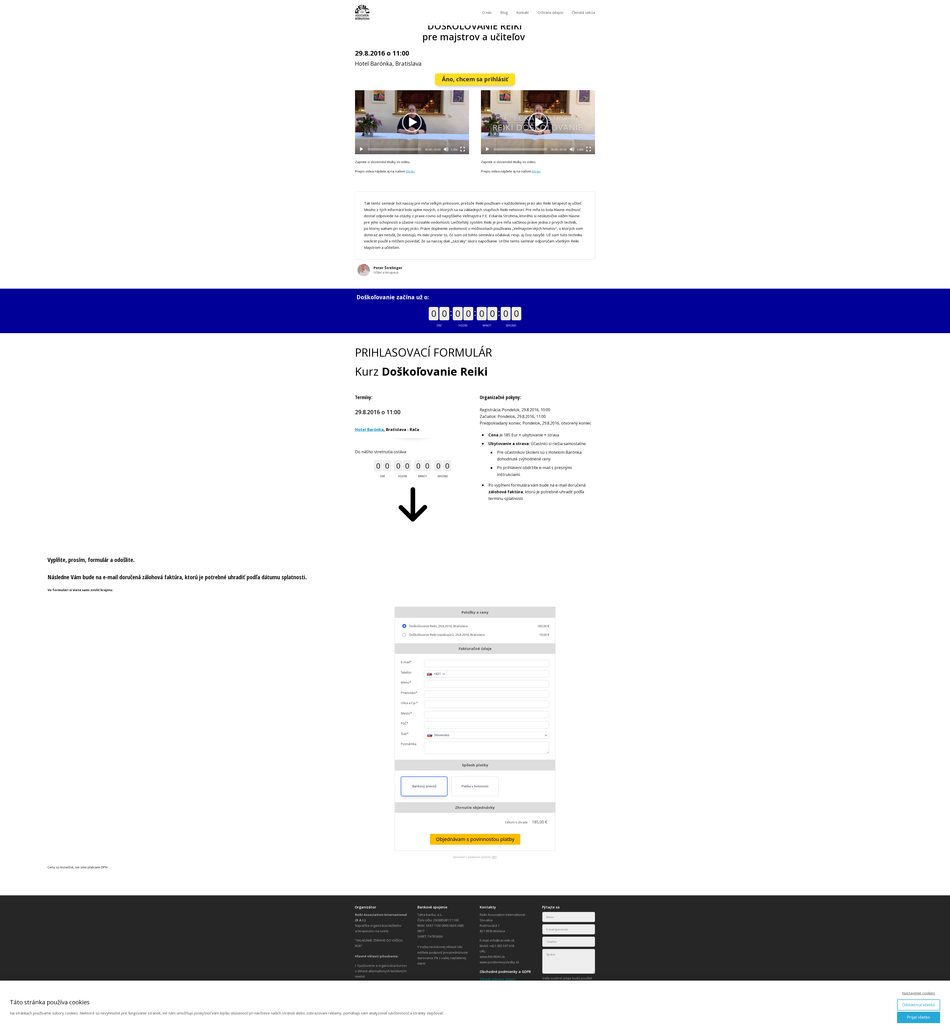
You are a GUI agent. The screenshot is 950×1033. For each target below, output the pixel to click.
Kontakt (522, 12)
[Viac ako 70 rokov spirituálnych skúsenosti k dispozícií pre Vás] (362, 13)
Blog (504, 12)
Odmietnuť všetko (918, 1005)
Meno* (406, 682)
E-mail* (406, 662)
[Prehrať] (361, 149)
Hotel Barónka (369, 429)
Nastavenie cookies (918, 992)
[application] (412, 122)
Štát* (404, 734)
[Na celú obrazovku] (462, 149)
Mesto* (406, 713)
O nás (487, 12)
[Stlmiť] (446, 149)
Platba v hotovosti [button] (474, 786)
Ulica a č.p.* (409, 703)
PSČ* (404, 723)
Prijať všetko (918, 1017)
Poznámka (408, 744)
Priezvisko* (409, 692)
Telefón (406, 672)
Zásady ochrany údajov (497, 979)
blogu (410, 171)
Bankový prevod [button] (424, 786)
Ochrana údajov (550, 12)
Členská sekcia (583, 12)
